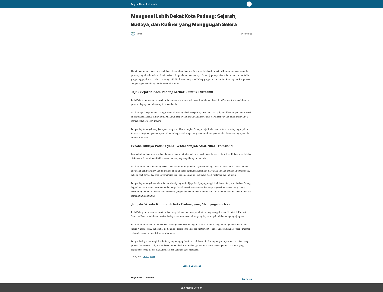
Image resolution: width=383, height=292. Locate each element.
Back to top (247, 279)
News (152, 256)
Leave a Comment (192, 266)
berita (146, 256)
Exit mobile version (191, 287)
